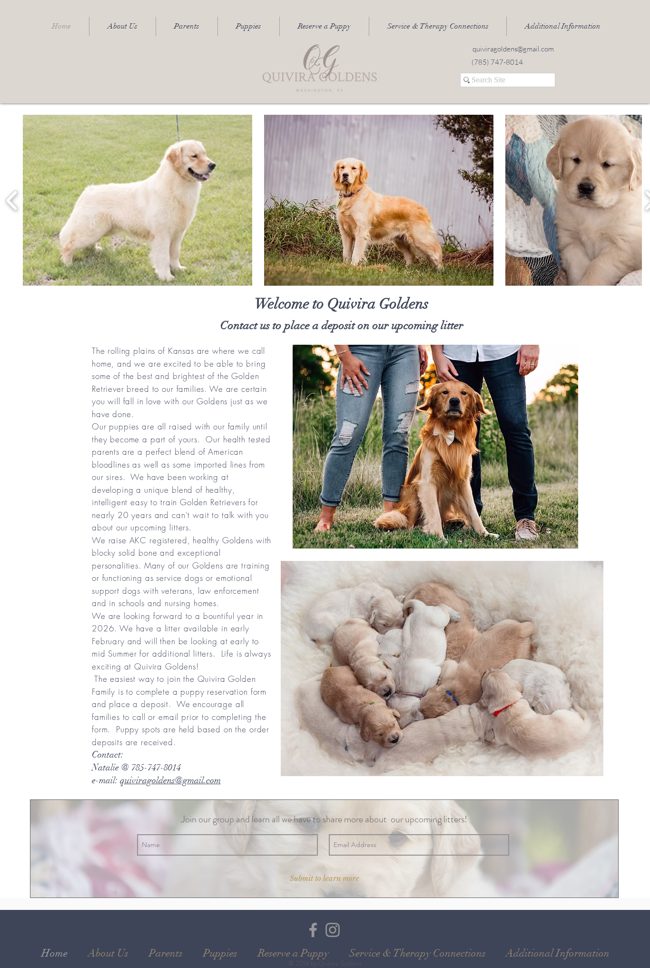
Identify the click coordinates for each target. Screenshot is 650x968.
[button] (186, 26)
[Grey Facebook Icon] (313, 929)
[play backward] (12, 200)
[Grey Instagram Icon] (332, 929)
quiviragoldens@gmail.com (170, 780)
